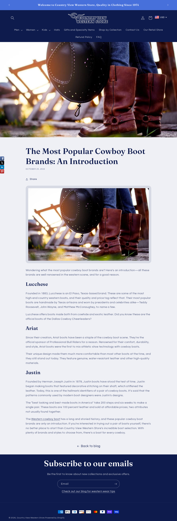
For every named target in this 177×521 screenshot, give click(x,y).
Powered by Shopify (55, 518)
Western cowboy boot (45, 419)
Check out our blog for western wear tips (88, 491)
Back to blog (90, 446)
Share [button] (33, 179)
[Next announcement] (168, 5)
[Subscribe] (115, 484)
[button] (12, 18)
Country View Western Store (31, 518)
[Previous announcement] (9, 5)
